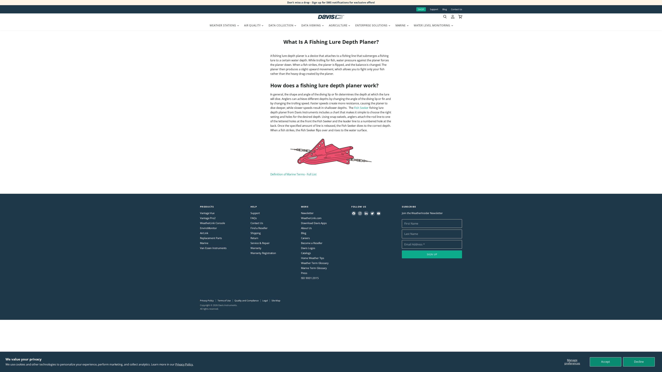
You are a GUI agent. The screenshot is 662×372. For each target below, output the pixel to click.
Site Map (276, 300)
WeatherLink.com (311, 218)
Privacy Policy (207, 300)
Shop (421, 9)
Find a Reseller (259, 228)
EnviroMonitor (208, 228)
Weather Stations (223, 25)
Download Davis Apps (314, 223)
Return (254, 238)
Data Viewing (311, 25)
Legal (265, 300)
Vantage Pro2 (208, 218)
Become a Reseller (312, 243)
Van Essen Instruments (213, 248)
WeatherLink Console (212, 223)
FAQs (253, 218)
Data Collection (281, 25)
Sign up (432, 254)
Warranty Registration (263, 253)
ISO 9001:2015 (310, 278)
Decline (639, 362)
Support (434, 9)
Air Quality (253, 25)
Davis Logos (308, 248)
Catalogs (306, 253)
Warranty (255, 248)
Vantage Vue (207, 213)
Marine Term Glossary (314, 268)
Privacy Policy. (184, 364)
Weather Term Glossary (315, 263)
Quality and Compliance (246, 300)
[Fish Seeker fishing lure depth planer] (331, 167)
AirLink (204, 233)
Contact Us (456, 9)
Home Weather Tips (312, 258)
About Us (306, 228)
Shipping (255, 233)
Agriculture (338, 25)
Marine (401, 25)
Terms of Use (224, 300)
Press (304, 273)
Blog (444, 9)
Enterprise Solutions (371, 25)
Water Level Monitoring (432, 25)
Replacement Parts (211, 238)
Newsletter (307, 213)
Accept (605, 362)
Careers (305, 238)
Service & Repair (260, 243)
